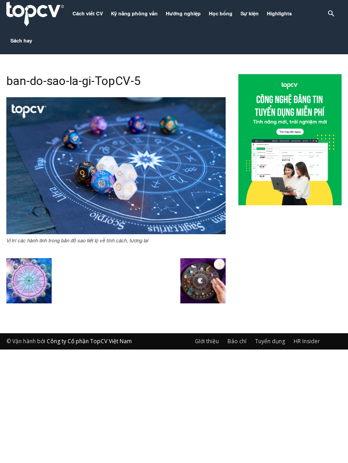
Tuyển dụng (270, 341)
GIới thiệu (207, 341)
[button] (331, 13)
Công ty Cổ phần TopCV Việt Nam (89, 341)
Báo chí (236, 341)
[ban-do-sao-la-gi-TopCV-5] (116, 231)
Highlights (279, 13)
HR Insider (307, 341)
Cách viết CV (87, 13)
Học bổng (220, 13)
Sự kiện (250, 13)
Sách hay (21, 40)
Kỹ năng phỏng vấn (134, 13)
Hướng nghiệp (183, 13)
